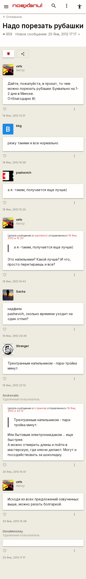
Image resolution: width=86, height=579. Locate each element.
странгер (41, 408)
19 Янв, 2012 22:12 (14, 385)
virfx (19, 66)
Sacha (20, 291)
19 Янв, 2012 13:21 (14, 115)
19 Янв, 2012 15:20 (14, 209)
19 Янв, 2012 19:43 (14, 281)
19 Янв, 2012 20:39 (15, 336)
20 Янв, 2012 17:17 (64, 34)
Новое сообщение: (31, 34)
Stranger (22, 346)
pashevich (23, 172)
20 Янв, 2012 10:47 (14, 471)
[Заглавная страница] (27, 3)
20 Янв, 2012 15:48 (15, 521)
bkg (19, 126)
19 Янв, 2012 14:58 (14, 162)
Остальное (12, 17)
